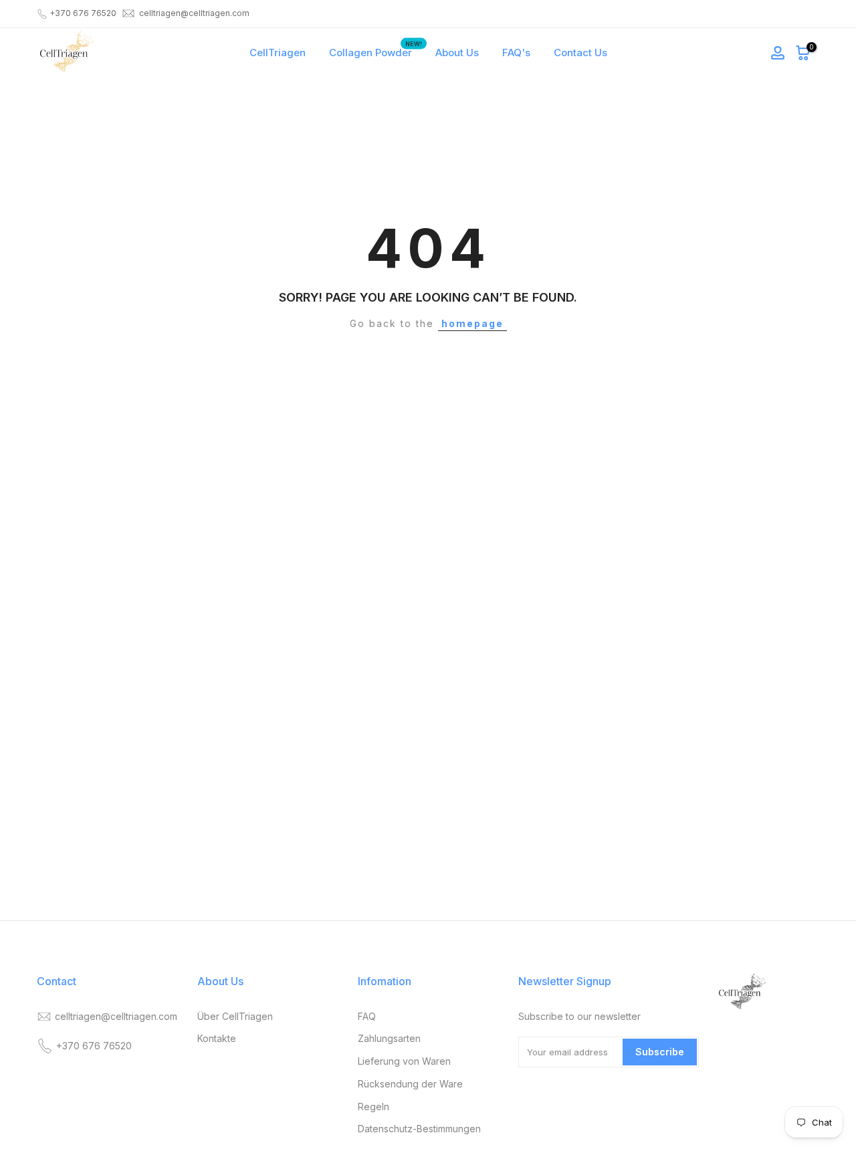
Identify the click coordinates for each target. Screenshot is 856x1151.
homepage (472, 323)
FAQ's (516, 52)
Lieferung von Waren (404, 1061)
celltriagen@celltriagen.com (194, 13)
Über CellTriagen (235, 1016)
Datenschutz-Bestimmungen (419, 1128)
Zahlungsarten (389, 1038)
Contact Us (580, 52)
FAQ (367, 1016)
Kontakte (216, 1038)
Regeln (373, 1106)
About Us (457, 52)
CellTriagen (277, 52)
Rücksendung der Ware (410, 1083)
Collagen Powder (376, 51)
